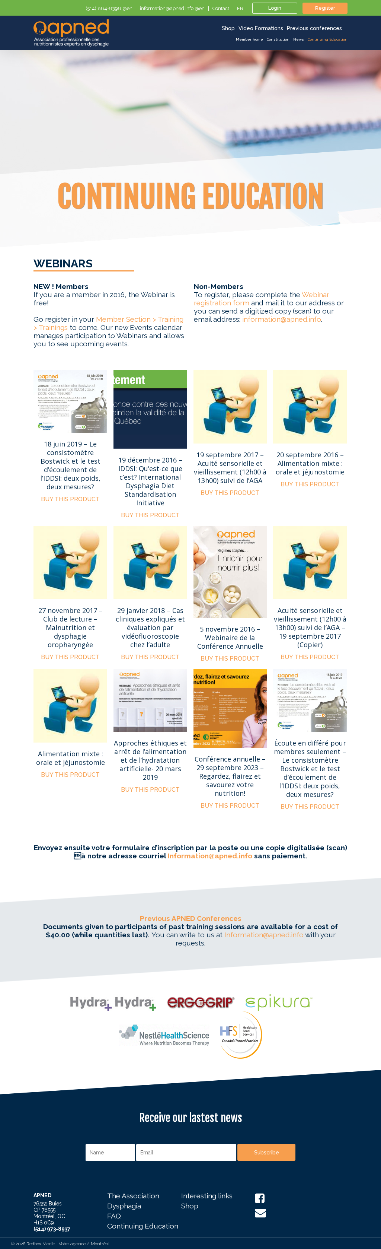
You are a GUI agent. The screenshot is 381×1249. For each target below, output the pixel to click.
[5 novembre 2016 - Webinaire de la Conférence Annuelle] (230, 572)
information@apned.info (281, 319)
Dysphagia (124, 1206)
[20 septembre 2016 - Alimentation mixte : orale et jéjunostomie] (310, 407)
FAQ (114, 1216)
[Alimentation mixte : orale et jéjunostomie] (70, 706)
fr (240, 8)
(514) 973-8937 (51, 1229)
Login (274, 8)
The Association (133, 1196)
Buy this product (70, 499)
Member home (249, 39)
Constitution (278, 39)
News (298, 39)
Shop (189, 1206)
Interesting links (207, 1196)
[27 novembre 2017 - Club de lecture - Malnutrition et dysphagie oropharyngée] (70, 562)
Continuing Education (328, 39)
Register (325, 8)
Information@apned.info (210, 856)
